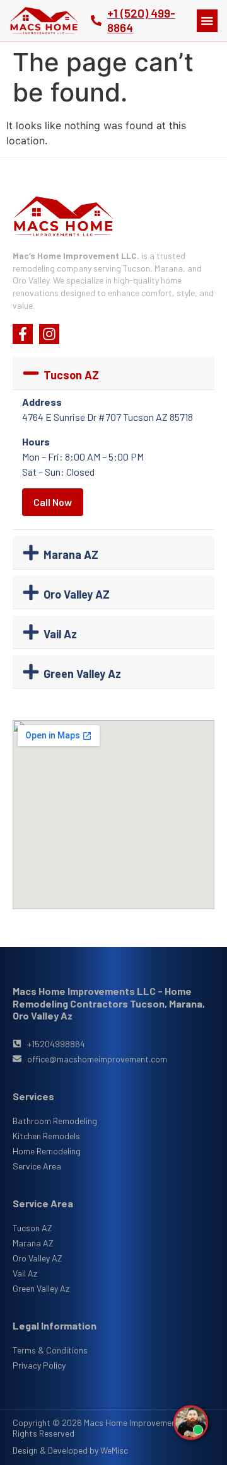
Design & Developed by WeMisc (70, 1450)
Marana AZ (71, 554)
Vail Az (60, 634)
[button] (207, 20)
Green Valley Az (82, 674)
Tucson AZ (71, 375)
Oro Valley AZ (77, 594)
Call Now (52, 502)
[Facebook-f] (23, 334)
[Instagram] (49, 334)
